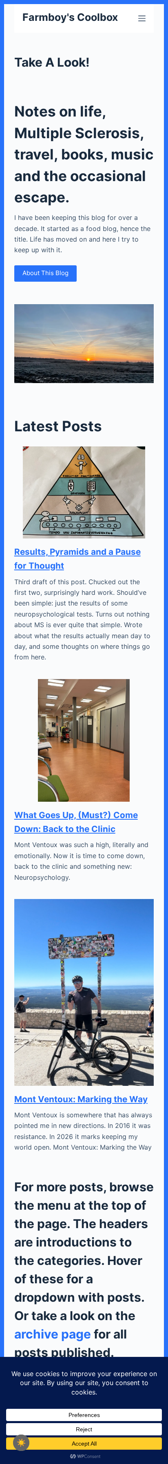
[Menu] (142, 18)
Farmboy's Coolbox (70, 17)
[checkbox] (21, 1443)
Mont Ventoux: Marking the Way (81, 1099)
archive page (52, 1334)
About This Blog (45, 273)
